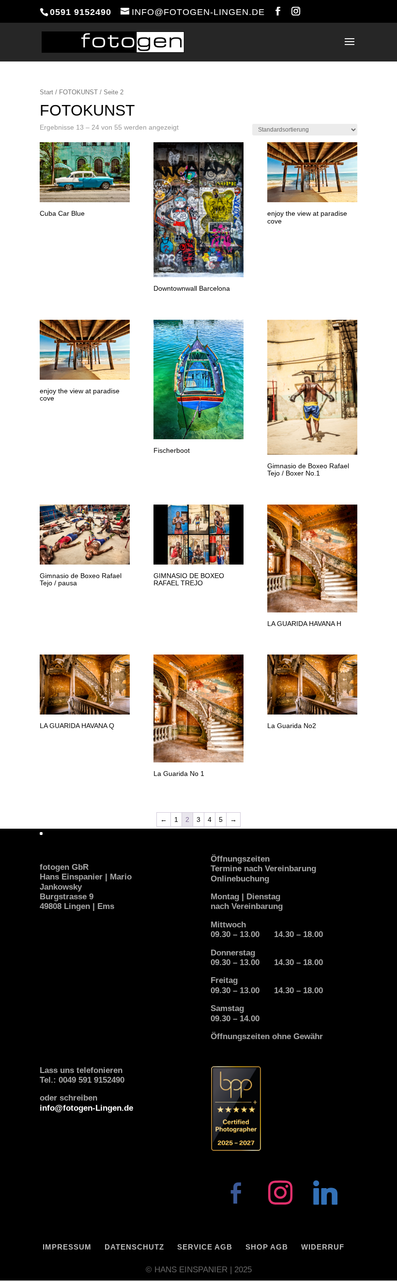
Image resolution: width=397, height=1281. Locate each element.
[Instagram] (280, 1192)
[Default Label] (325, 1192)
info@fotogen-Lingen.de (86, 1108)
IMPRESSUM (67, 1247)
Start (46, 92)
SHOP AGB (266, 1247)
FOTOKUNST (78, 92)
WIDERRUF (322, 1247)
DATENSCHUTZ (134, 1247)
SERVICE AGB (204, 1247)
